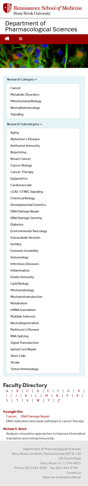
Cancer (15, 88)
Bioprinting (18, 152)
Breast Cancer (20, 159)
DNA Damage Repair (24, 211)
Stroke (15, 362)
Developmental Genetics (28, 205)
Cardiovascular (21, 185)
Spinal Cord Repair (23, 349)
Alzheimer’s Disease (25, 139)
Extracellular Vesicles (25, 238)
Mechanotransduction (26, 297)
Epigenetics (19, 178)
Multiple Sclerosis (23, 316)
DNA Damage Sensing (26, 218)
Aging (14, 132)
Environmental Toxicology (28, 231)
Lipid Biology (19, 283)
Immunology (19, 257)
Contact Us (74, 473)
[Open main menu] (20, 39)
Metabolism (18, 303)
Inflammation (20, 270)
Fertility (15, 244)
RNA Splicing (19, 336)
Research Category (21, 79)
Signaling (17, 114)
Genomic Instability (24, 251)
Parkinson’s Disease (24, 329)
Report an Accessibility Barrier (62, 477)
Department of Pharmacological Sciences (41, 26)
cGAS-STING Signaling (26, 192)
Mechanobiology (22, 290)
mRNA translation (23, 310)
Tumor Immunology (24, 369)
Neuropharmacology (25, 108)
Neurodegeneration (24, 323)
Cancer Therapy (22, 172)
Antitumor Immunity (25, 146)
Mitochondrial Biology (25, 101)
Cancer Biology (21, 165)
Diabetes (17, 224)
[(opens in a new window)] (42, 9)
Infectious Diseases (24, 264)
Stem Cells (18, 356)
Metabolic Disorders (24, 94)
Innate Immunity (22, 277)
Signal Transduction (24, 343)
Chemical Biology (22, 198)
